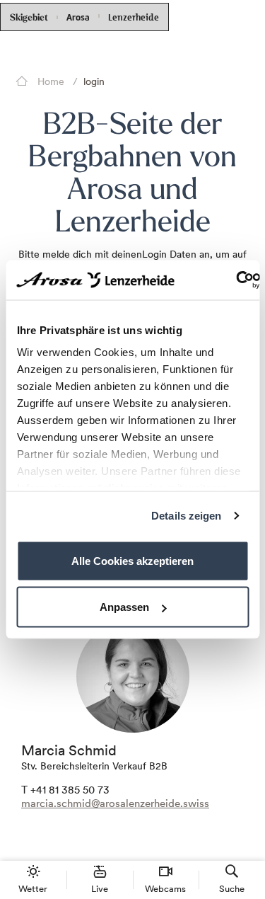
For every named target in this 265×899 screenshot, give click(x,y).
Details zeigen (186, 516)
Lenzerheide (133, 15)
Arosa (78, 17)
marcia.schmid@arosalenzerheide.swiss (115, 803)
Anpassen (124, 607)
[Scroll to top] (241, 835)
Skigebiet (29, 18)
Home (49, 81)
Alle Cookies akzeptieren (132, 560)
